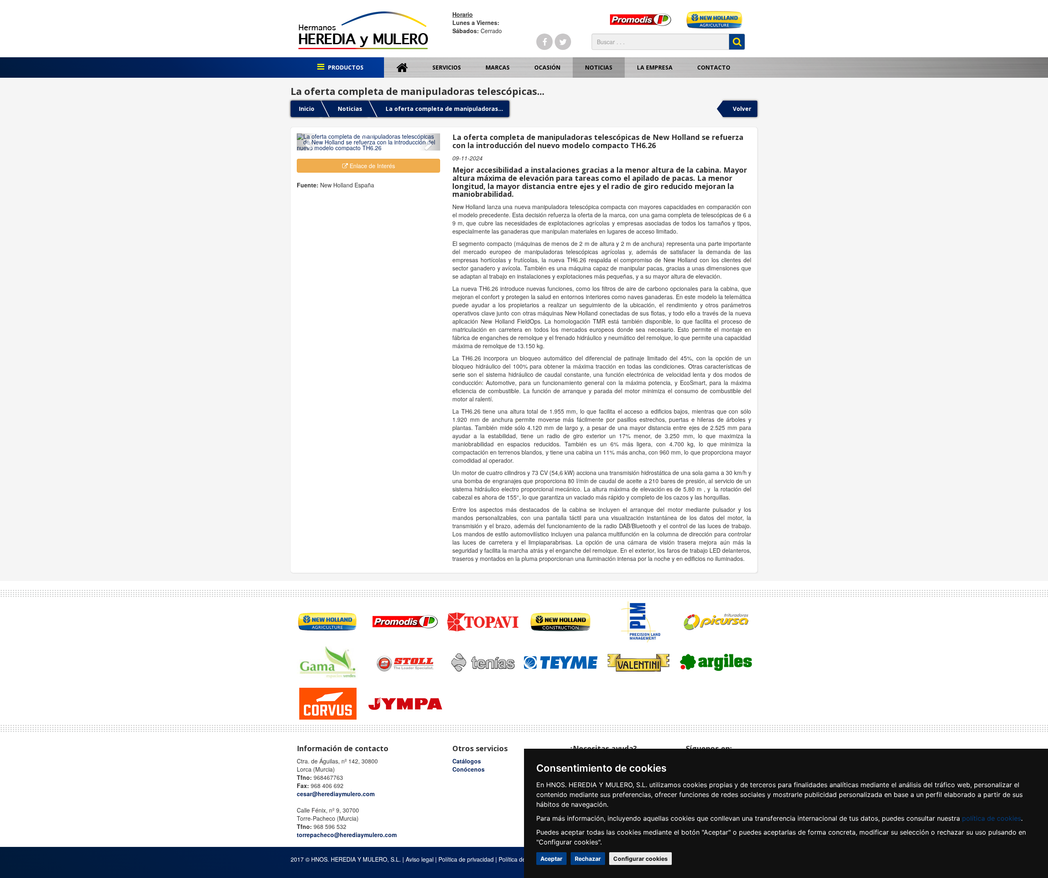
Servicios (446, 67)
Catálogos (466, 761)
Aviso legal (420, 859)
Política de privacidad (466, 859)
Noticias (598, 67)
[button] (307, 142)
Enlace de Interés (371, 166)
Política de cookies (523, 859)
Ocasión (547, 67)
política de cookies (991, 818)
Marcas (498, 67)
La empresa (655, 67)
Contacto (713, 67)
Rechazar (588, 858)
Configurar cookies (640, 858)
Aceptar (551, 858)
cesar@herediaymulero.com (336, 794)
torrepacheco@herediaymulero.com (347, 835)
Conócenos (468, 769)
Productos (345, 67)
